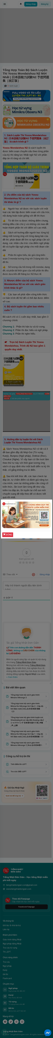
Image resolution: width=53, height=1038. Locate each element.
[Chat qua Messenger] (47, 1032)
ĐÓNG (8, 534)
